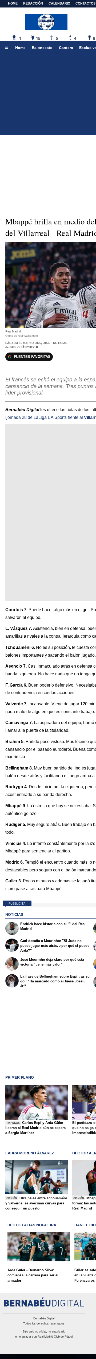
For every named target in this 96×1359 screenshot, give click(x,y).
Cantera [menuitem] (66, 47)
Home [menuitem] (20, 47)
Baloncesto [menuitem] (42, 47)
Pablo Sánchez (22, 347)
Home (13, 3)
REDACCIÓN (33, 3)
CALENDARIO (59, 3)
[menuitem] (7, 48)
